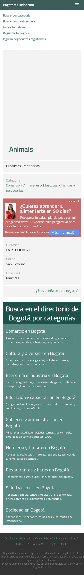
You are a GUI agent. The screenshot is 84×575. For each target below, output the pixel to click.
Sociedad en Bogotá (25, 509)
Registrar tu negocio (16, 33)
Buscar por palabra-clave (19, 21)
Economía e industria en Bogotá (37, 375)
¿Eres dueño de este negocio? (57, 290)
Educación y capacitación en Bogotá (40, 397)
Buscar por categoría (16, 15)
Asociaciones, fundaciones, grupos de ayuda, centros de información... (39, 519)
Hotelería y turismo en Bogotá (35, 447)
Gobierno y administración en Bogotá (34, 422)
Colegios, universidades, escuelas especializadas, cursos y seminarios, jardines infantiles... (40, 406)
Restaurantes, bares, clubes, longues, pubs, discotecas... (39, 477)
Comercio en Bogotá (25, 330)
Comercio (13, 185)
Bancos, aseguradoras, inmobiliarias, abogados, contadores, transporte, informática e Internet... (41, 384)
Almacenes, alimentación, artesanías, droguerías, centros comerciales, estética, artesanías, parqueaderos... (40, 340)
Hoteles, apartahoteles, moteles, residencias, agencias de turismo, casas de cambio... (40, 456)
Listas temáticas (14, 27)
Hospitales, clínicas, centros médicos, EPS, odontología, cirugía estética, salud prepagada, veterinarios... (39, 496)
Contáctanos (11, 538)
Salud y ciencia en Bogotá (31, 487)
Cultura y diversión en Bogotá (35, 353)
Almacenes (31, 185)
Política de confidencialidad (34, 538)
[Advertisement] (42, 98)
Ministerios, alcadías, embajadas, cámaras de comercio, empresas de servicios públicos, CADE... (39, 434)
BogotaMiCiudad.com (18, 4)
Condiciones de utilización (65, 538)
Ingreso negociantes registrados (24, 39)
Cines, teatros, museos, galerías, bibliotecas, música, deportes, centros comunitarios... (37, 362)
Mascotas (50, 185)
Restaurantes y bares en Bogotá (37, 469)
